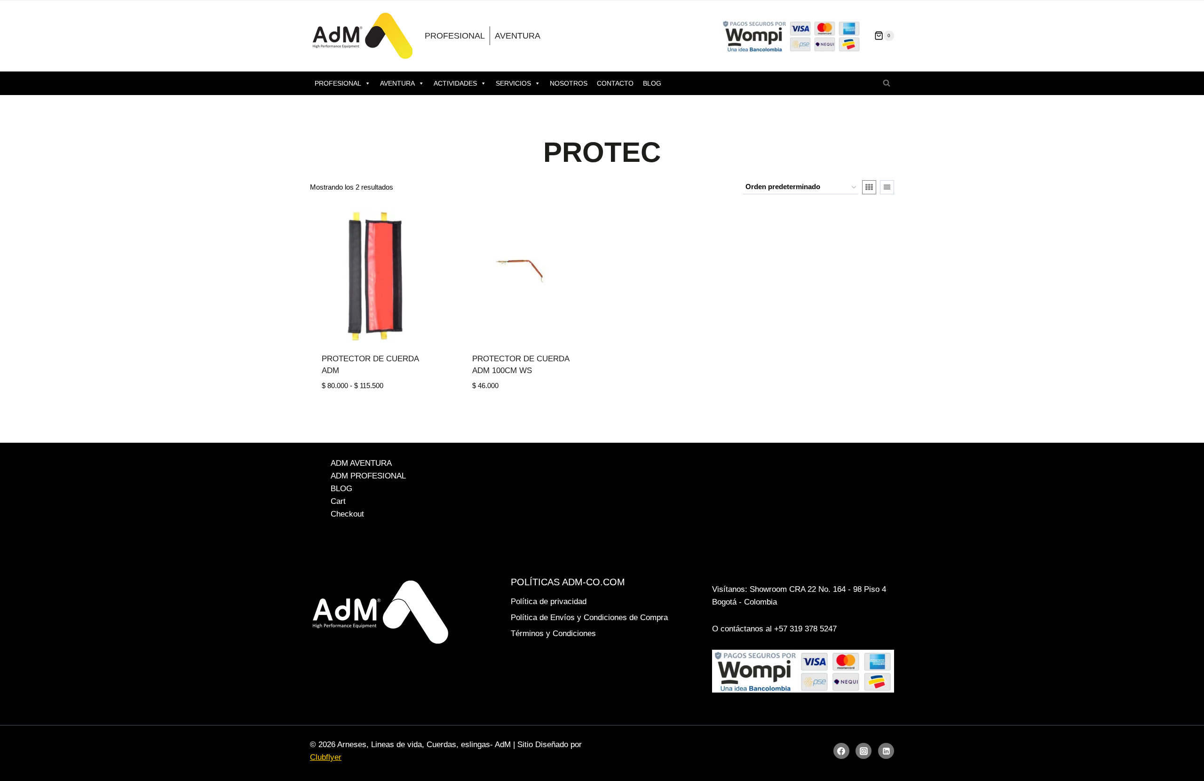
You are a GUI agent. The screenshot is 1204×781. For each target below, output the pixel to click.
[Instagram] (863, 751)
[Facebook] (841, 751)
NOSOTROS (568, 83)
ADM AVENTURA (361, 463)
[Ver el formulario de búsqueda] (886, 83)
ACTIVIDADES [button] (455, 83)
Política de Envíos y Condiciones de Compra (589, 617)
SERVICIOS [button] (513, 83)
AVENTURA (517, 35)
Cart (338, 501)
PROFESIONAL (455, 35)
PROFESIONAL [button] (338, 83)
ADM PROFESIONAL (368, 475)
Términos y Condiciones (553, 633)
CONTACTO (615, 83)
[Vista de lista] (887, 187)
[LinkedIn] (886, 751)
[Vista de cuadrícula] (869, 187)
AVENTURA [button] (397, 83)
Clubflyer (325, 757)
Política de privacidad (548, 601)
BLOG (652, 83)
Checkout (347, 514)
